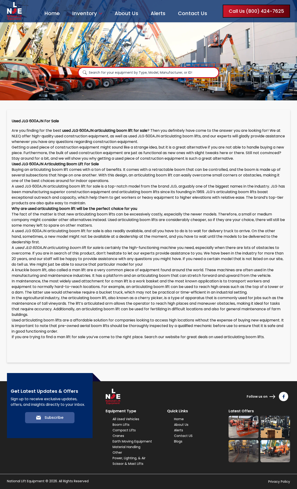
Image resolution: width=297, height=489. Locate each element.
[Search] (84, 72)
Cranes (118, 435)
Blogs (178, 441)
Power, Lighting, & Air (129, 458)
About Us (126, 13)
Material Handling (126, 447)
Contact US (183, 435)
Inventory (84, 13)
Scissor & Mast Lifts (128, 463)
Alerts (158, 13)
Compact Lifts (124, 430)
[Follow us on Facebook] (283, 396)
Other (117, 452)
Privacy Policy (279, 481)
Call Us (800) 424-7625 (256, 11)
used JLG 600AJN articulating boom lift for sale (57, 186)
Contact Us (192, 13)
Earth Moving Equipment (132, 441)
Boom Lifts (121, 424)
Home (52, 13)
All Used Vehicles (126, 419)
